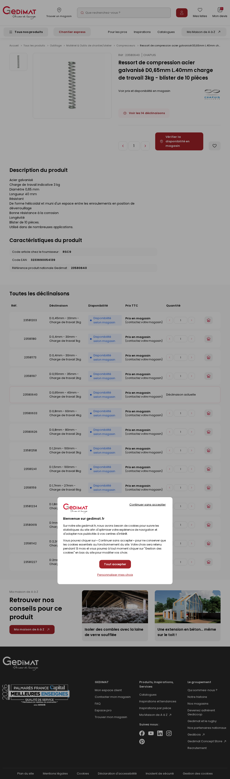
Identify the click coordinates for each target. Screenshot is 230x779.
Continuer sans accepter (147, 504)
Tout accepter (115, 564)
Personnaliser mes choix (115, 574)
